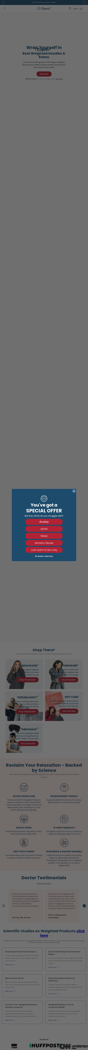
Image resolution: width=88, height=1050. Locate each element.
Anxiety (44, 522)
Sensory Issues (44, 543)
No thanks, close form (44, 556)
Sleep (44, 536)
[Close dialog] (74, 491)
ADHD (44, 529)
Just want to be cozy (44, 550)
